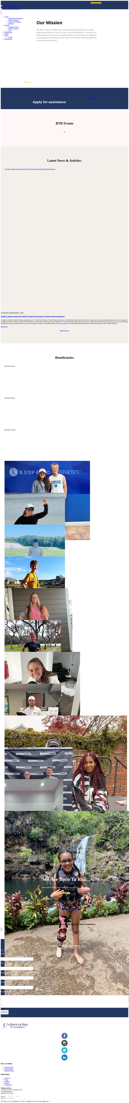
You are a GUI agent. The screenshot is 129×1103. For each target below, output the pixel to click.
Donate (7, 1083)
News (6, 1080)
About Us (7, 1078)
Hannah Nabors (9, 1070)
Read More (4, 326)
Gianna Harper (13, 1097)
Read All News (64, 330)
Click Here (93, 98)
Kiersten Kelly (9, 1067)
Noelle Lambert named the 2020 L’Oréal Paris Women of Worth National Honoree (33, 316)
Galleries (7, 1081)
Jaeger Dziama (9, 1069)
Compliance (8, 1085)
